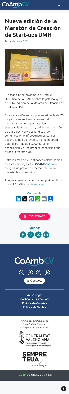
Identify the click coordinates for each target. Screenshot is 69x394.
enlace (38, 184)
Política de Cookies (34, 303)
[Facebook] (31, 199)
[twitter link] (21, 272)
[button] (59, 5)
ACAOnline (37, 375)
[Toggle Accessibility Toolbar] (64, 389)
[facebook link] (30, 272)
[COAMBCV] (15, 4)
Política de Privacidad (34, 299)
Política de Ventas (34, 307)
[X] (25, 199)
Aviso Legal (34, 295)
